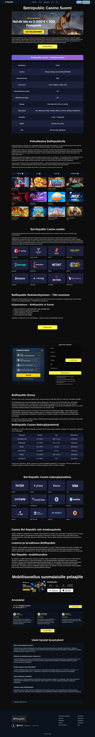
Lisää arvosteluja (47, 630)
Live (37, 173)
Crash (55, 173)
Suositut (19, 173)
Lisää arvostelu (75, 606)
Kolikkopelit (74, 173)
